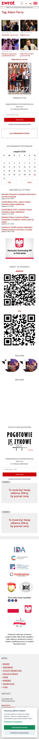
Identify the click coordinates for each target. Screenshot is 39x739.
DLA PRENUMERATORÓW (19, 133)
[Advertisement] (19, 402)
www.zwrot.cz (6, 705)
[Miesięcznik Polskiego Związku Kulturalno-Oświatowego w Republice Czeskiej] (9, 3)
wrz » (30, 182)
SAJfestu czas (25, 35)
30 (35, 175)
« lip (9, 182)
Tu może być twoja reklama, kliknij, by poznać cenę (19, 493)
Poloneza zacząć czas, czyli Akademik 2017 (9, 55)
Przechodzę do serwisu (19, 727)
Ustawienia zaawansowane (19, 733)
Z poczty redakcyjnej (12, 671)
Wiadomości (8, 667)
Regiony (6, 664)
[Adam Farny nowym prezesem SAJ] (28, 44)
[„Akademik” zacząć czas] (10, 25)
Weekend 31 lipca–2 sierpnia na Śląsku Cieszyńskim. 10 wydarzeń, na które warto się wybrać (18, 219)
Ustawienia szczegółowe (13, 721)
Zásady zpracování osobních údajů (19, 124)
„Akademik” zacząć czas (10, 35)
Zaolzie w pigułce (10, 674)
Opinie (5, 677)
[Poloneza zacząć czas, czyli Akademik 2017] (10, 44)
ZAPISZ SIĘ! (19, 120)
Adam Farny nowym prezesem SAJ (27, 55)
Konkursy (7, 680)
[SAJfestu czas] (28, 25)
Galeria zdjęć (9, 684)
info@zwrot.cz (10, 707)
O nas (5, 687)
